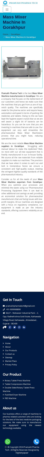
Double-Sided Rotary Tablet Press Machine (18, 389)
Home (5, 34)
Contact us (10, 354)
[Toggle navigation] (7, 9)
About (8, 347)
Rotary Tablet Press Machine (17, 380)
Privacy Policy (11, 364)
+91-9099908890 (13, 309)
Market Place (11, 361)
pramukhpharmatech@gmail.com (20, 306)
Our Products (11, 350)
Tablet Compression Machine (18, 384)
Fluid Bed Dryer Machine (15, 394)
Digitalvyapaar (22, 452)
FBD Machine (10, 398)
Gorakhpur (15, 34)
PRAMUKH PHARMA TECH (23, 3)
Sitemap (8, 357)
